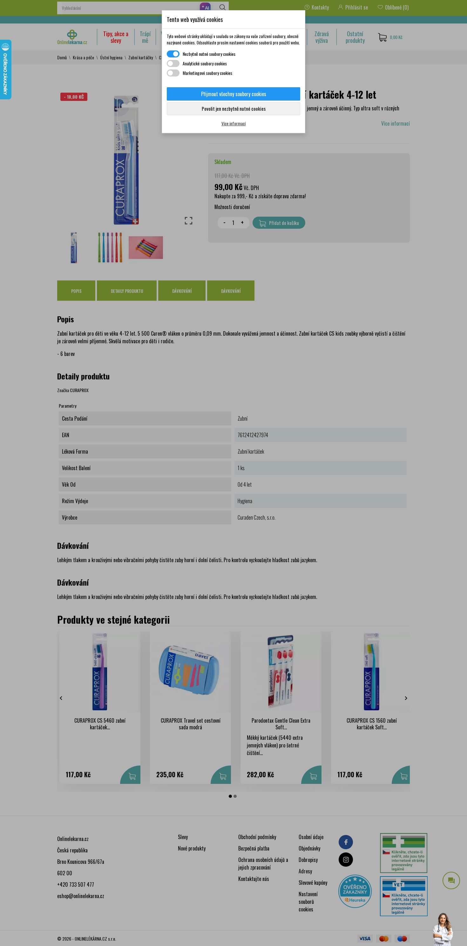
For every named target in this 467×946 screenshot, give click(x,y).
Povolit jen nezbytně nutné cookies (234, 108)
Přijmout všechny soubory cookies (233, 94)
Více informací (233, 123)
